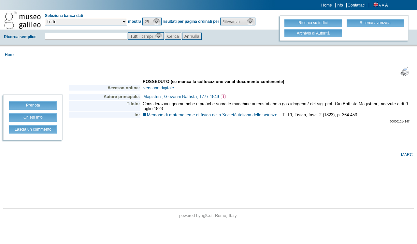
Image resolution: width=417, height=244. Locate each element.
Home (326, 5)
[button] (152, 21)
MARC (407, 154)
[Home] (22, 20)
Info (340, 5)
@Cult (208, 215)
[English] (375, 5)
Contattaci (357, 5)
